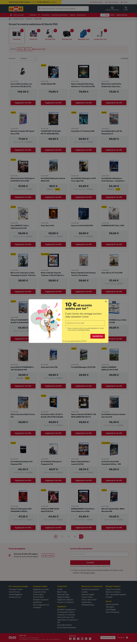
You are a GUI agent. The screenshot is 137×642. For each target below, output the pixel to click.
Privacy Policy (85, 330)
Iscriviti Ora (98, 336)
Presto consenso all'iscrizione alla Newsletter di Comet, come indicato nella (85, 329)
